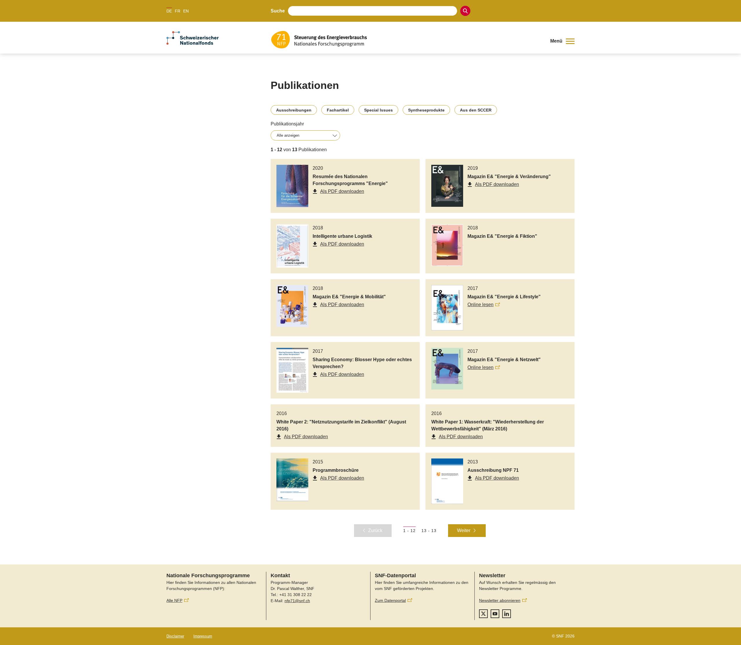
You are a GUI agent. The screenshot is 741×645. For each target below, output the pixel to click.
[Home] (406, 39)
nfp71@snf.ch (297, 600)
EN (186, 11)
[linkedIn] (506, 613)
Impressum (202, 636)
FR (177, 11)
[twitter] (483, 613)
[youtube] (495, 613)
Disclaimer (175, 636)
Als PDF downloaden (342, 191)
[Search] (465, 11)
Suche (278, 10)
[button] (562, 41)
